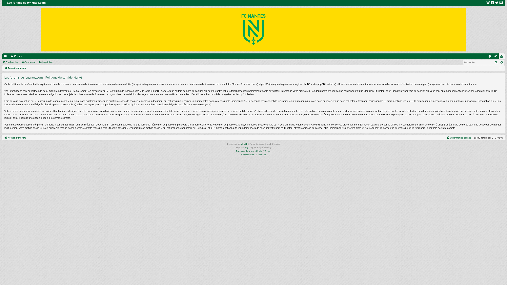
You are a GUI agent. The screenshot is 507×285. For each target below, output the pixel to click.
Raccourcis (6, 57)
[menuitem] (490, 56)
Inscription (47, 62)
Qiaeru (268, 151)
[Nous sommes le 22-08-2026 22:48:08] (501, 68)
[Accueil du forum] (253, 29)
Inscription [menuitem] (502, 57)
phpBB (244, 144)
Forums (18, 56)
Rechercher (12, 62)
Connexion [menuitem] (496, 57)
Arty (246, 147)
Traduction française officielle (249, 151)
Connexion (30, 62)
